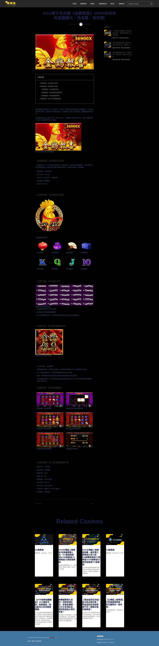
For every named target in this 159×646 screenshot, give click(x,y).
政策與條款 (100, 636)
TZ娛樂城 (110, 550)
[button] (91, 77)
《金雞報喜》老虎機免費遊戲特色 (51, 92)
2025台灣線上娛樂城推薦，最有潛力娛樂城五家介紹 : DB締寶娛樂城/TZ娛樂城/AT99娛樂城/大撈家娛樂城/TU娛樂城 (91, 557)
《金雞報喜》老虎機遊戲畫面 (49, 96)
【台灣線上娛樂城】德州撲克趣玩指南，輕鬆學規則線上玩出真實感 (122, 33)
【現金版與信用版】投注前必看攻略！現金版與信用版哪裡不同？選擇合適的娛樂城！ (90, 605)
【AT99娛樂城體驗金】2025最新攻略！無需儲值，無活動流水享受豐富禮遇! (43, 605)
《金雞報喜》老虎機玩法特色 (48, 83)
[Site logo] (11, 3)
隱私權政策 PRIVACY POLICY (105, 639)
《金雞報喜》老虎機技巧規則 (48, 86)
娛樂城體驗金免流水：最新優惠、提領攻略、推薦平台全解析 (122, 55)
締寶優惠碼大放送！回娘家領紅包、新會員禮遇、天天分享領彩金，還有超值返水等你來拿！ (67, 606)
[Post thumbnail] (107, 34)
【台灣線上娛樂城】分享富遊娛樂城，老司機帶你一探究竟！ (114, 603)
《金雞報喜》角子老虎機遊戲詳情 (50, 99)
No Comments (124, 38)
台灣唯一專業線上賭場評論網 (34, 641)
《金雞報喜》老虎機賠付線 (49, 89)
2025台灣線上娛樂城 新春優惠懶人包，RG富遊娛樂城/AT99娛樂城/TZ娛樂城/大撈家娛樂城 (67, 556)
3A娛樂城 (39, 550)
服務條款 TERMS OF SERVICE (106, 642)
